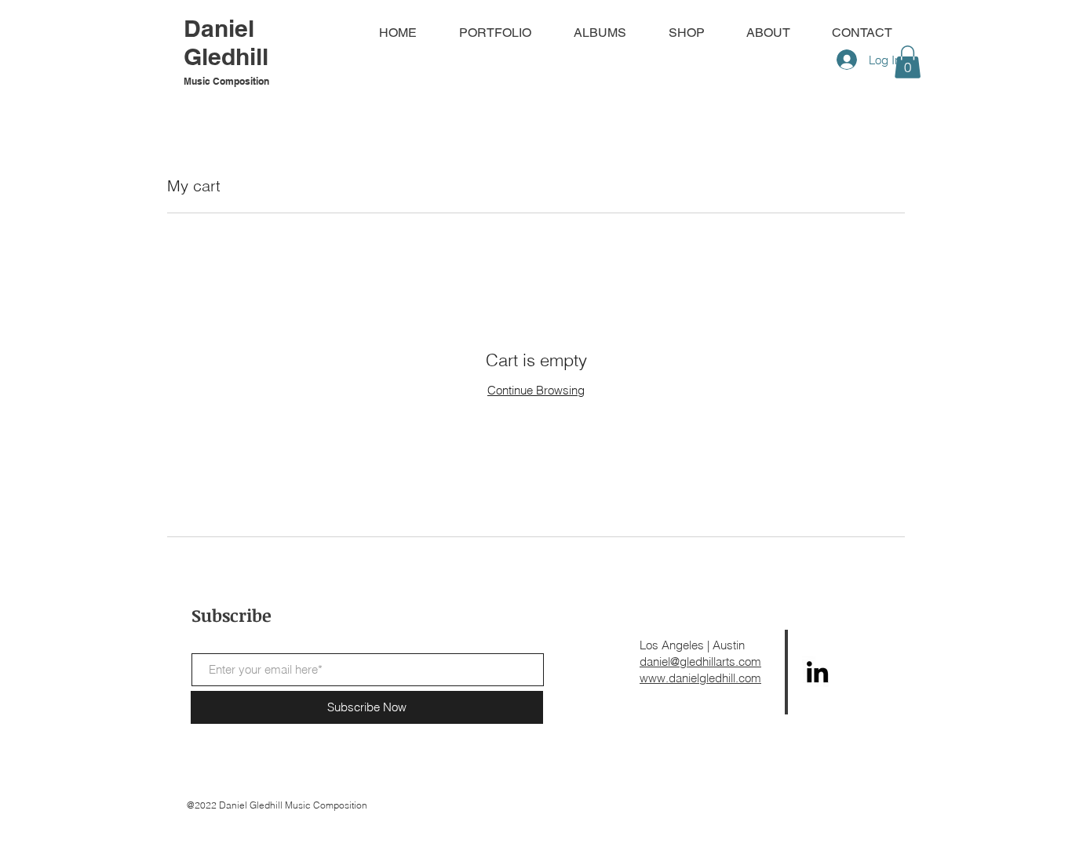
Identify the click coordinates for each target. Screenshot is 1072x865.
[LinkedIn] (817, 671)
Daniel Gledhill (226, 42)
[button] (907, 61)
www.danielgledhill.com (700, 678)
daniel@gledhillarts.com (700, 661)
